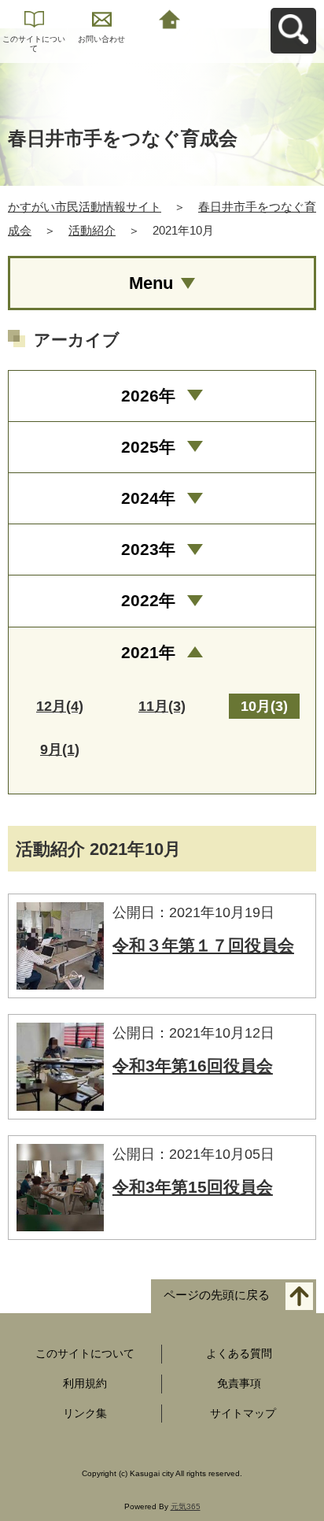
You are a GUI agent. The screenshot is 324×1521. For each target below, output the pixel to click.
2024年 (148, 498)
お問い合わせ (101, 39)
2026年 (148, 396)
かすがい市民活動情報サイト (84, 206)
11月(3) (162, 706)
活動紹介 (92, 230)
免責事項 (239, 1383)
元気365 (186, 1506)
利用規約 (85, 1383)
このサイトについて (33, 44)
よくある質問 (239, 1353)
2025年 (148, 447)
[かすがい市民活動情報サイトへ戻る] (169, 17)
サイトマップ (243, 1413)
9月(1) (59, 749)
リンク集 (85, 1413)
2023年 (148, 549)
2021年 (148, 652)
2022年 (148, 600)
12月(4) (59, 706)
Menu (151, 283)
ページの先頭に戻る (217, 1295)
